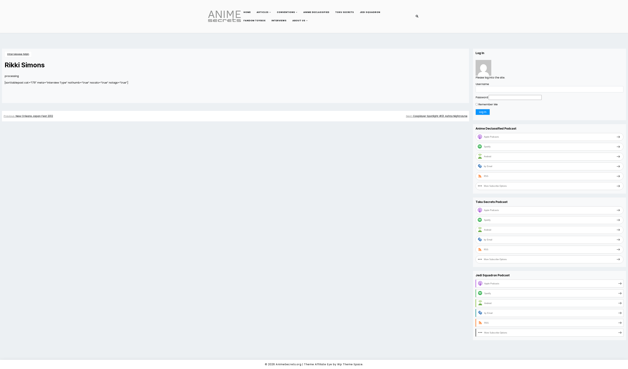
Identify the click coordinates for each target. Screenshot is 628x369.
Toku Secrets (344, 12)
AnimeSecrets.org (288, 364)
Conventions (286, 12)
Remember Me (488, 104)
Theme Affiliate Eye (318, 364)
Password (482, 97)
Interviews (279, 20)
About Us (298, 20)
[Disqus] (235, 170)
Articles (263, 12)
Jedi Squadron (370, 12)
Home (247, 12)
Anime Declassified (316, 12)
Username (482, 84)
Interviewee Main (18, 54)
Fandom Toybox (255, 20)
